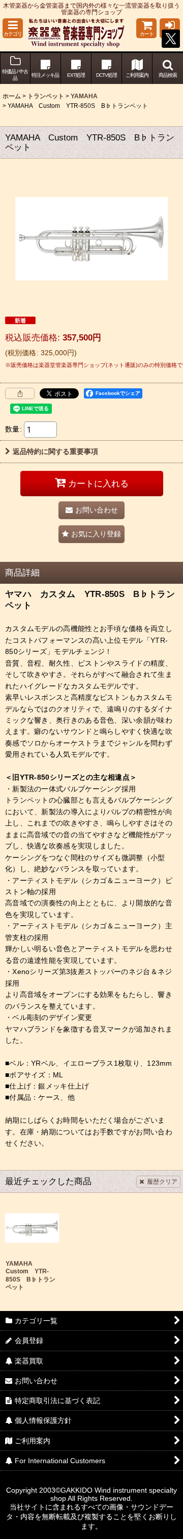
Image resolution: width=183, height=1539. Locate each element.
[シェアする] (20, 393)
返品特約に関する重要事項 (55, 451)
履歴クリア (162, 1181)
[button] (13, 28)
